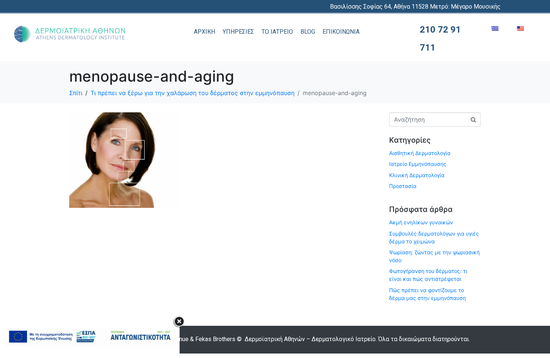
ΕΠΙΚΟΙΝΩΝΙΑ (341, 31)
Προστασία (402, 186)
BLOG (307, 31)
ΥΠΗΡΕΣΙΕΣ (238, 31)
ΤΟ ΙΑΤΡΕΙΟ (277, 31)
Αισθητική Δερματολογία (419, 153)
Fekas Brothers (215, 339)
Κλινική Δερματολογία (416, 175)
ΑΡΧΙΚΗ (204, 31)
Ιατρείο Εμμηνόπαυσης (417, 164)
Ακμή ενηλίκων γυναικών (421, 222)
